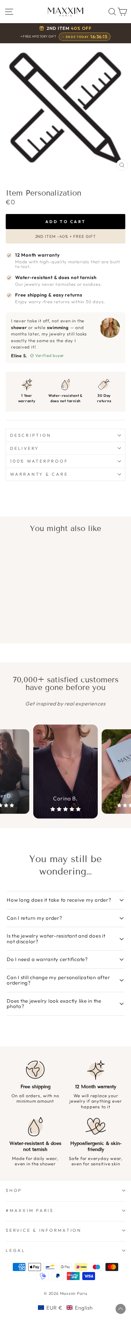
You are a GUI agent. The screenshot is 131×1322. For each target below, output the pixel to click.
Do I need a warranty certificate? (47, 959)
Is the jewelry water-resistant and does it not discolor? (56, 939)
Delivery (24, 448)
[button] (65, 1308)
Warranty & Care (39, 474)
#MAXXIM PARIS (30, 1210)
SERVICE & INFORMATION (44, 1230)
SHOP (14, 1190)
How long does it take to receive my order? (59, 900)
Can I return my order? (34, 918)
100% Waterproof (39, 461)
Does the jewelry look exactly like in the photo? (54, 1004)
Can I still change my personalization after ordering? (58, 980)
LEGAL (16, 1250)
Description (30, 435)
